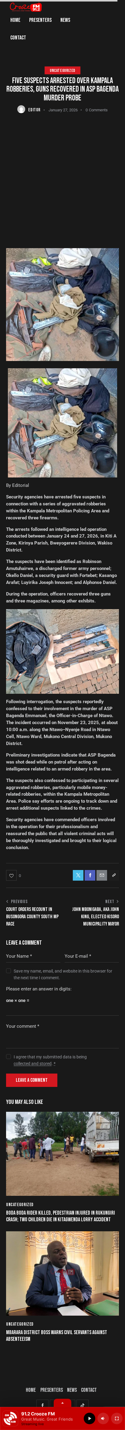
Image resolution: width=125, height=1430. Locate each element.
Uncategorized (62, 70)
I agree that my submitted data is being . (50, 1060)
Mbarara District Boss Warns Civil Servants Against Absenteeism (56, 1335)
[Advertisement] (62, 179)
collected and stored (33, 1063)
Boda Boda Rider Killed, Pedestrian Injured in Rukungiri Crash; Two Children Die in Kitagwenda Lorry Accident (60, 1216)
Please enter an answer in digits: (39, 989)
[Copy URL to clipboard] (113, 875)
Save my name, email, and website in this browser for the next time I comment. (63, 974)
